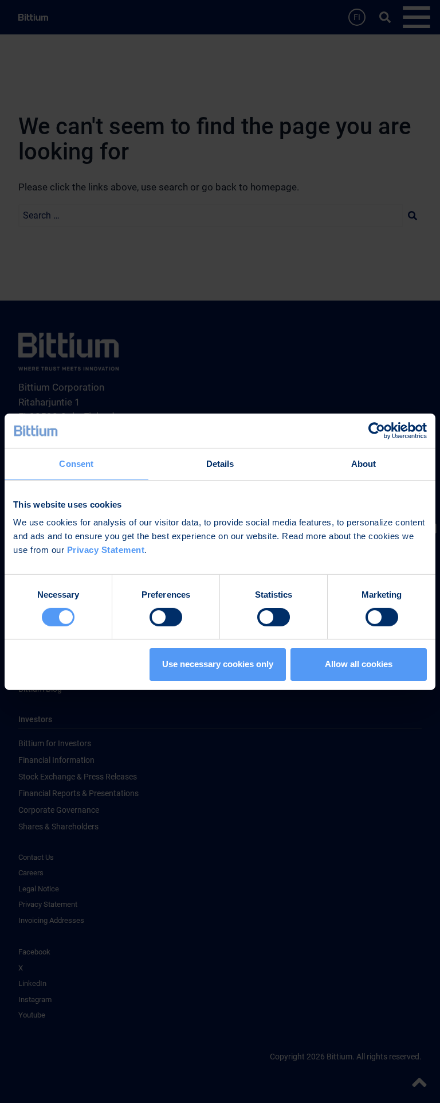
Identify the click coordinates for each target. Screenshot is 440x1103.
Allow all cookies (358, 664)
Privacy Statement (106, 550)
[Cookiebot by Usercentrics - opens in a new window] (377, 430)
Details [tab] (220, 463)
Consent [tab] (76, 463)
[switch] (166, 617)
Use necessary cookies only (217, 664)
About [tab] (363, 463)
